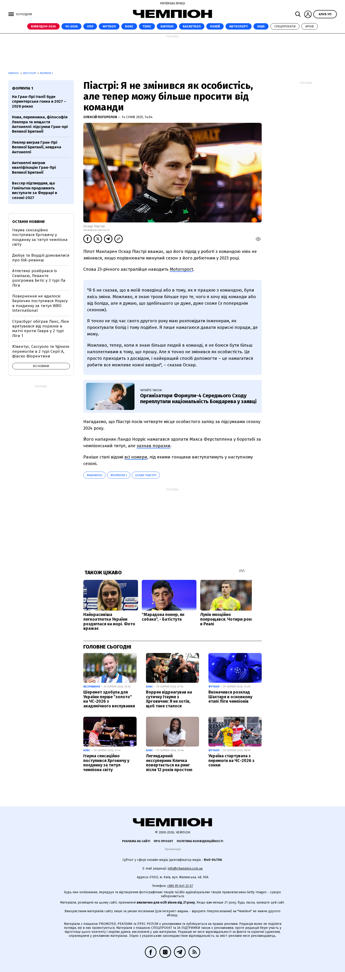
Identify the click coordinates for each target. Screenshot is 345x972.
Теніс (147, 26)
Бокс (129, 26)
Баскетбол (192, 26)
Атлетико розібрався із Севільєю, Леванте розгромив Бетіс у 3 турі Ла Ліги (38, 278)
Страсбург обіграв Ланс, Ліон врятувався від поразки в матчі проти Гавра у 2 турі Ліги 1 (40, 328)
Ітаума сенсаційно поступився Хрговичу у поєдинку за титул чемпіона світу (106, 762)
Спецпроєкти (284, 26)
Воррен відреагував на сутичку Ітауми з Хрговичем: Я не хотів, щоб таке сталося (169, 699)
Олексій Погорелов (100, 117)
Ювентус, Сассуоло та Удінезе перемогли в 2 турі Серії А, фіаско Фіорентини (40, 351)
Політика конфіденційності (200, 841)
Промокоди (173, 849)
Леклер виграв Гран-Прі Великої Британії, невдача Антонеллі (36, 147)
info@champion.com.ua (185, 869)
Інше (261, 26)
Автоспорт (238, 26)
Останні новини (28, 221)
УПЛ (90, 26)
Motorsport (181, 269)
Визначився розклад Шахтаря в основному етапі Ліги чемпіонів (230, 697)
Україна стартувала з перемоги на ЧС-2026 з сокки (231, 760)
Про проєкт (163, 841)
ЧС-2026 (71, 26)
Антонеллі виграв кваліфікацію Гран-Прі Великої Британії (34, 167)
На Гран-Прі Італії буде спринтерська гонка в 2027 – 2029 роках (39, 101)
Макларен (94, 475)
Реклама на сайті (136, 841)
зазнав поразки (153, 445)
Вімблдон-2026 (43, 26)
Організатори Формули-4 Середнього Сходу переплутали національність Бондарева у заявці (198, 398)
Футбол (109, 26)
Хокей (215, 26)
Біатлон (167, 26)
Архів (309, 26)
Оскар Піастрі (145, 475)
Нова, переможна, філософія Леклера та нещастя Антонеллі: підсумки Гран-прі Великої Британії (40, 124)
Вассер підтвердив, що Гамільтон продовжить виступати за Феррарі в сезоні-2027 (34, 190)
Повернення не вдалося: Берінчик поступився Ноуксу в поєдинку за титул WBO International (40, 303)
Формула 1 (119, 475)
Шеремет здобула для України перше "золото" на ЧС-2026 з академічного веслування (109, 699)
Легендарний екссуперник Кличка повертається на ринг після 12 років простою (169, 762)
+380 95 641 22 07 (180, 886)
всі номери (135, 457)
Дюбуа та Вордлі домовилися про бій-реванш (40, 258)
